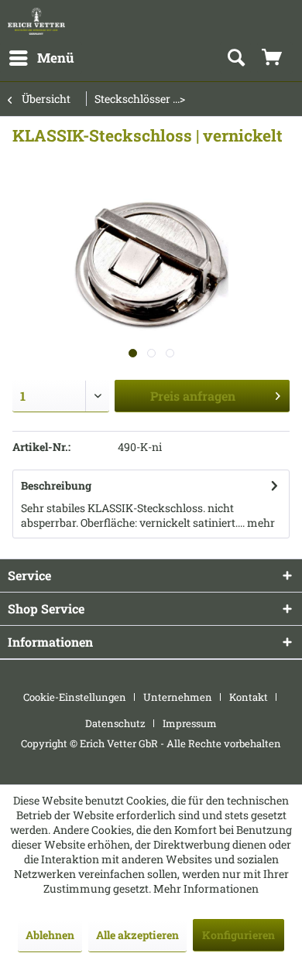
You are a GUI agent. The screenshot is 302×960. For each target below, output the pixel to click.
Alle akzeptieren (137, 935)
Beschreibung (56, 485)
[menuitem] (41, 58)
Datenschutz (115, 723)
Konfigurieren (238, 935)
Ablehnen (50, 935)
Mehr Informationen (206, 888)
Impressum (190, 723)
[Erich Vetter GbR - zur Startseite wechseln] (36, 21)
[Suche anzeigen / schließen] (235, 58)
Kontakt (248, 697)
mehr (260, 522)
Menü (55, 58)
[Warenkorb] (275, 58)
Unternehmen (177, 697)
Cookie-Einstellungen (74, 697)
